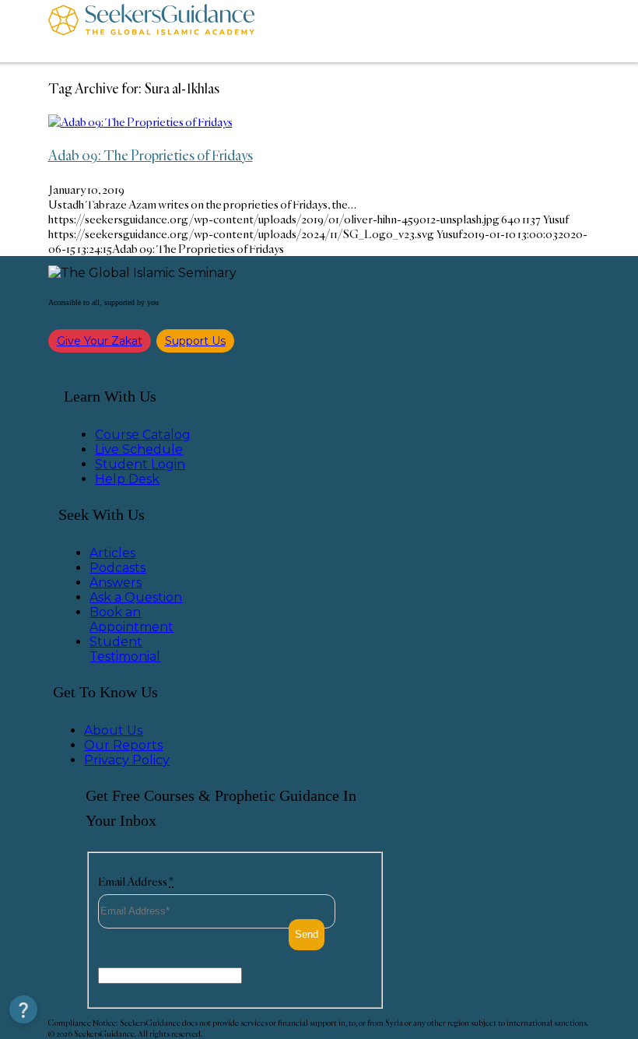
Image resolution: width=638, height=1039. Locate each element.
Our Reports (123, 745)
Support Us (195, 341)
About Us (113, 730)
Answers (115, 582)
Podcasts (117, 567)
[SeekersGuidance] (151, 31)
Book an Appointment (131, 619)
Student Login (140, 464)
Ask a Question (135, 597)
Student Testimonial (124, 649)
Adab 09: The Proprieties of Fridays (150, 154)
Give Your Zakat (99, 341)
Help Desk (127, 479)
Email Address (136, 881)
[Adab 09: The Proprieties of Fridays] (140, 121)
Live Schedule (139, 449)
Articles (112, 553)
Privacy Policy (127, 760)
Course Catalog (143, 434)
